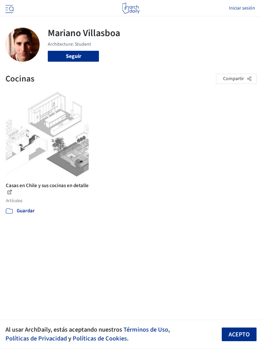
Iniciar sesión (242, 8)
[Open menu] (9, 8)
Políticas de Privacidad (36, 338)
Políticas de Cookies (100, 338)
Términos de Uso (145, 329)
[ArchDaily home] (131, 8)
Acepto (239, 334)
